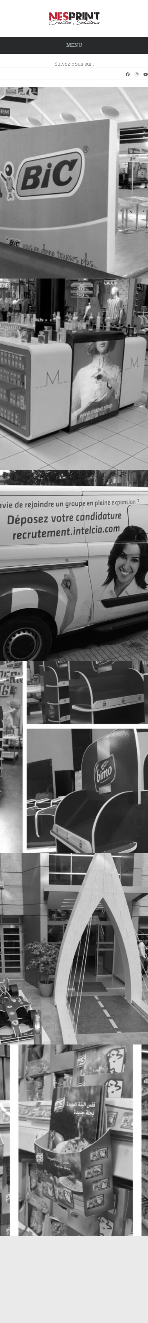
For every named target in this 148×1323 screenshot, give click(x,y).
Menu (74, 45)
